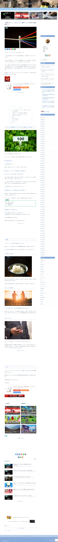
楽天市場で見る (17, 87)
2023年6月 (43, 193)
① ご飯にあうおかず (15, 118)
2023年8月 (43, 189)
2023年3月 (43, 200)
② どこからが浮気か (15, 119)
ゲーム (42, 275)
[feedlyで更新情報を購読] (20, 457)
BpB (42, 262)
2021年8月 (43, 241)
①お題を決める (15, 111)
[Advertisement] (21, 99)
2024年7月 (43, 165)
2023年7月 (43, 191)
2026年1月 (43, 130)
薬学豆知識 (43, 297)
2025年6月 (43, 141)
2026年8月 (43, 117)
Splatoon (42, 271)
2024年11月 (43, 156)
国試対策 (42, 288)
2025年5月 (43, 143)
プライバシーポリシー (47, 539)
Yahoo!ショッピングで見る (17, 89)
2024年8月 (43, 163)
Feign (42, 266)
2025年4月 (43, 145)
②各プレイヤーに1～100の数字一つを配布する (20, 112)
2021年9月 (43, 239)
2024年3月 (43, 174)
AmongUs (42, 260)
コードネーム (43, 277)
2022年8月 (43, 215)
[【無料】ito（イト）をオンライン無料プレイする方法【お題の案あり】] (9, 49)
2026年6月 (43, 121)
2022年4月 (43, 224)
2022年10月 (43, 211)
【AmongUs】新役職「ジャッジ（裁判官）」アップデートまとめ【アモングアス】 (47, 79)
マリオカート (43, 284)
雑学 (42, 301)
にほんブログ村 (46, 111)
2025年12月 (43, 132)
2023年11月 (43, 182)
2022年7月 (43, 217)
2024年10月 (43, 158)
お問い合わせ (53, 539)
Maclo (48, 44)
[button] (54, 59)
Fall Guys (42, 264)
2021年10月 (43, 237)
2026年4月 (43, 123)
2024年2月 (43, 176)
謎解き (42, 299)
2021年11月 (43, 235)
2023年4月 (43, 198)
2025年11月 (43, 134)
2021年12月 (43, 233)
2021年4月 (43, 250)
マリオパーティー (44, 286)
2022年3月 (43, 226)
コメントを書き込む (20, 528)
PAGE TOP (29, 536)
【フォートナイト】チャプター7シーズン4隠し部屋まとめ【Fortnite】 (47, 66)
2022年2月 (43, 228)
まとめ (12, 122)
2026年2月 (43, 128)
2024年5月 (43, 169)
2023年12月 (43, 180)
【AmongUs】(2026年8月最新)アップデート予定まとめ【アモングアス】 (47, 84)
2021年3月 (43, 252)
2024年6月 (43, 167)
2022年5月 (43, 222)
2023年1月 (43, 204)
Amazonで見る (25, 87)
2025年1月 (43, 152)
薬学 (42, 295)
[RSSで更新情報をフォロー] (22, 457)
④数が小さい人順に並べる (17, 115)
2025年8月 (43, 139)
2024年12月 (43, 154)
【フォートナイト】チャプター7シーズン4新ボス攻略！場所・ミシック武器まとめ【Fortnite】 (47, 70)
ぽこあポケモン (43, 282)
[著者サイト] (18, 457)
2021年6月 (43, 246)
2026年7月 (43, 119)
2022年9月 (43, 213)
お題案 (12, 116)
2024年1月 (43, 178)
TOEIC (42, 273)
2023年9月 (43, 187)
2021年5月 (43, 248)
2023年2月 (43, 202)
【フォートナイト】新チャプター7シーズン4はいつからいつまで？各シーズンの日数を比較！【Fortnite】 (47, 75)
